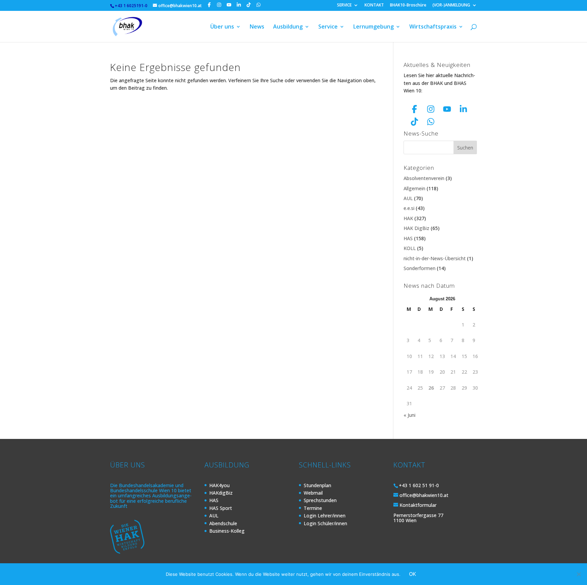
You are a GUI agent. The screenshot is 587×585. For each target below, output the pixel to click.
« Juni (409, 415)
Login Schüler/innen (325, 523)
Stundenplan (317, 485)
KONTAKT (374, 5)
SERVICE (344, 5)
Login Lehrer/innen (324, 515)
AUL (408, 198)
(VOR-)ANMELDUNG (451, 5)
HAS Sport (220, 508)
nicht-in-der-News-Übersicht (435, 258)
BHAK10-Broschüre (408, 5)
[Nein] (578, 574)
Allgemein (414, 188)
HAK (408, 218)
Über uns (222, 27)
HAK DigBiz (416, 228)
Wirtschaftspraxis (433, 27)
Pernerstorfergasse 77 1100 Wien (418, 518)
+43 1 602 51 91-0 (419, 485)
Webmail (313, 493)
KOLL (410, 248)
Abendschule (223, 523)
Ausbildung (288, 27)
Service (328, 27)
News (257, 27)
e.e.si (409, 208)
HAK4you (219, 485)
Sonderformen (419, 268)
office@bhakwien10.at (423, 495)
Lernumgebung (373, 27)
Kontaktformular (418, 505)
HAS (408, 238)
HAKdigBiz (221, 493)
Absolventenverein (424, 178)
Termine (313, 508)
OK (412, 574)
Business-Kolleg (227, 531)
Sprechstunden (320, 500)
